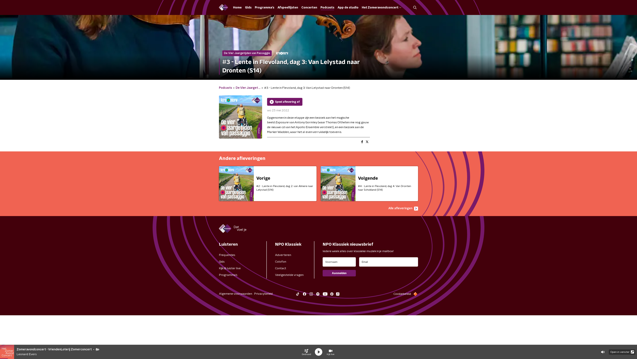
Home (237, 7)
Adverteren (283, 255)
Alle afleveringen (400, 208)
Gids (248, 7)
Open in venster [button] (620, 352)
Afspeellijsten (288, 7)
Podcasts (327, 7)
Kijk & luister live (230, 268)
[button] (306, 352)
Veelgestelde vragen (289, 275)
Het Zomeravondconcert (380, 7)
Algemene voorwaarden (235, 293)
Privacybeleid (263, 293)
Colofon (280, 261)
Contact (280, 268)
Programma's (264, 7)
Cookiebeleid (402, 294)
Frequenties (227, 255)
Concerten (309, 7)
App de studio (348, 7)
